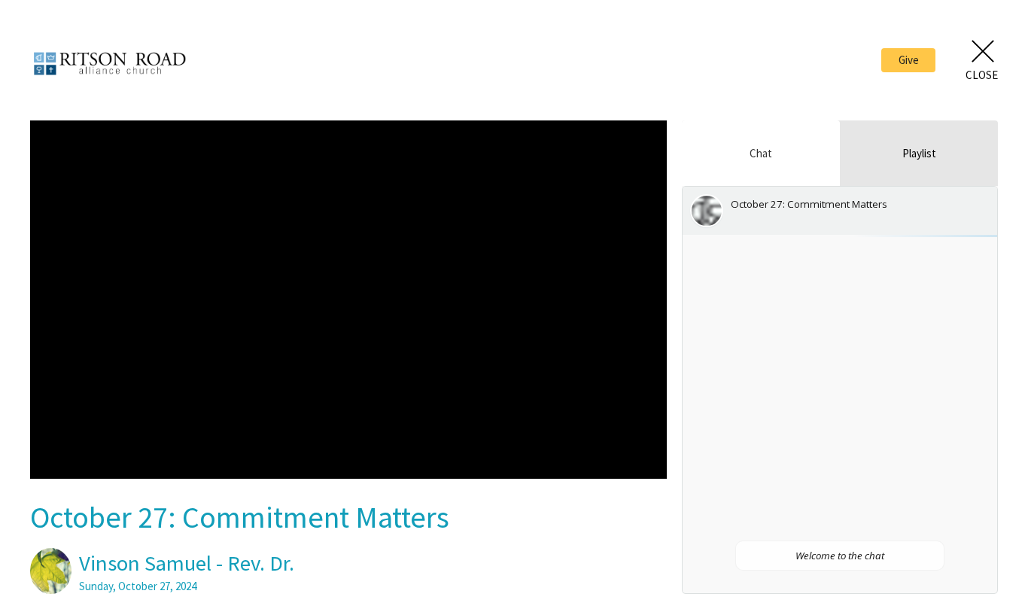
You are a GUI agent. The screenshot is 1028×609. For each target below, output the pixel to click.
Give (909, 60)
